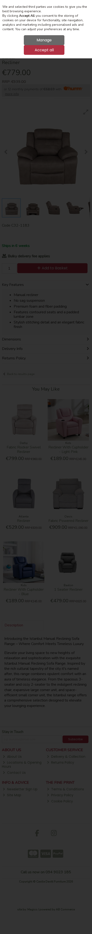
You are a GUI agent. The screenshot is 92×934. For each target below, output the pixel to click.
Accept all (44, 50)
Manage (44, 40)
